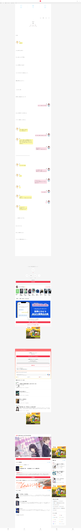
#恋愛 (17, 435)
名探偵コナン (55, 501)
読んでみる (33, 458)
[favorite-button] (46, 18)
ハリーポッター (55, 506)
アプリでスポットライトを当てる (33, 356)
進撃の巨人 (63, 508)
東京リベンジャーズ (56, 508)
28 (31, 25)
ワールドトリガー (56, 504)
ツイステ (54, 510)
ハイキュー (61, 501)
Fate (54, 502)
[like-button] (49, 18)
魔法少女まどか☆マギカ (60, 502)
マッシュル (61, 506)
